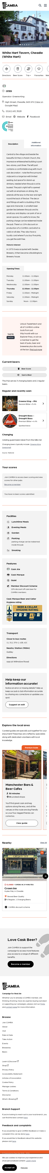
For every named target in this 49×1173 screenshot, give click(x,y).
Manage (24, 1168)
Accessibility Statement (12, 1074)
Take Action (7, 1039)
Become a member (12, 484)
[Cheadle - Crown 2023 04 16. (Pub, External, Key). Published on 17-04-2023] (24, 879)
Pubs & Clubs (7, 1035)
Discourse (6, 1095)
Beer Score (26, 368)
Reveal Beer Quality (15, 896)
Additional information (36, 143)
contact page (11, 1007)
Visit (4, 1031)
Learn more (31, 1160)
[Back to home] (10, 5)
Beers (4, 1052)
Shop (4, 1065)
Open (9, 91)
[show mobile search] (40, 5)
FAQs (42, 1004)
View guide (21, 823)
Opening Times (13, 268)
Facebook (35, 116)
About (4, 1026)
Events (5, 1043)
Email (8, 116)
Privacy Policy (8, 1069)
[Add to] (42, 852)
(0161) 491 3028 (14, 111)
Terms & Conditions (10, 1090)
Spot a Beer (27, 375)
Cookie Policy (7, 1082)
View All (43, 842)
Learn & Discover (9, 1061)
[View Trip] (21, 764)
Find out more (36, 349)
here (26, 1117)
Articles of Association (11, 1078)
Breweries (6, 1047)
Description (13, 144)
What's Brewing (9, 1099)
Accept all (9, 1167)
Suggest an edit (17, 704)
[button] (45, 876)
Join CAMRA (7, 1022)
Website (21, 116)
